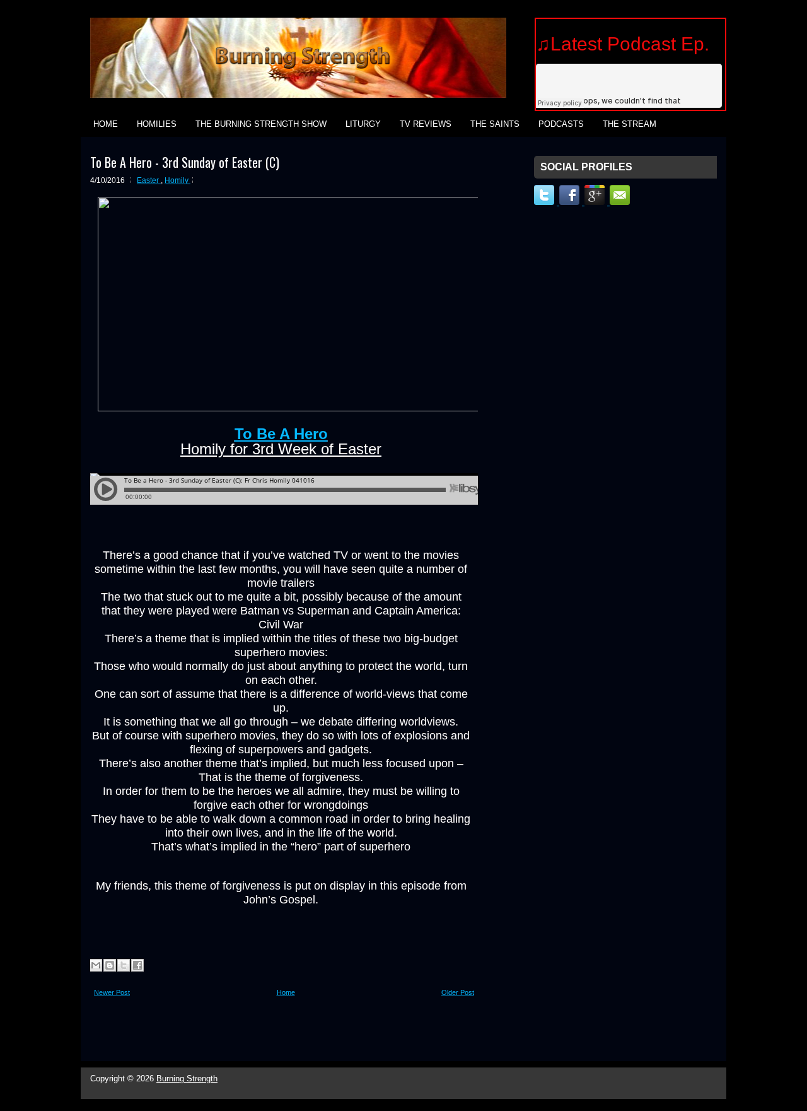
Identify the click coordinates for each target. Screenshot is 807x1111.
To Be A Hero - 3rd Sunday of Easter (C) (184, 162)
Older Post (457, 992)
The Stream (629, 124)
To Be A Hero (281, 433)
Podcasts (561, 124)
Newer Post (112, 992)
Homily (177, 180)
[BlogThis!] (109, 965)
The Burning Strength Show (261, 124)
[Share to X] (123, 965)
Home (105, 124)
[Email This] (96, 965)
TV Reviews (425, 124)
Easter (149, 180)
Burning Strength (187, 1078)
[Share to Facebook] (137, 965)
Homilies (157, 124)
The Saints (495, 124)
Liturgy (363, 124)
